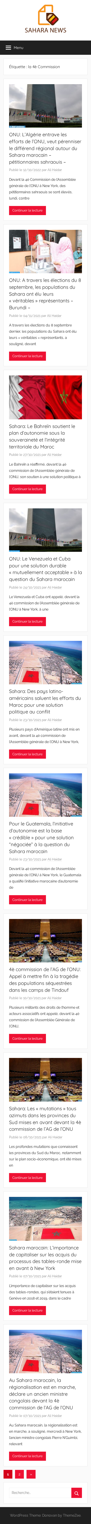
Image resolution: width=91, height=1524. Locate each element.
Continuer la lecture (27, 210)
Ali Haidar (54, 170)
